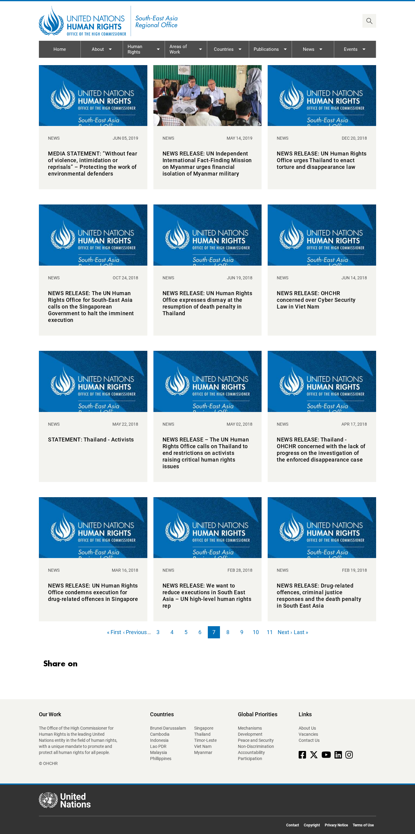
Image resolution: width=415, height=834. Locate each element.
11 (271, 633)
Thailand (202, 734)
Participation (250, 758)
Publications (266, 49)
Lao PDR (158, 746)
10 (257, 633)
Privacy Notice (336, 825)
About (98, 49)
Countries (224, 49)
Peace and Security (256, 740)
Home (59, 49)
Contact (292, 825)
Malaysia (158, 752)
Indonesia (159, 740)
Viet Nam (202, 746)
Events (351, 49)
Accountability (251, 752)
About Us (307, 728)
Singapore (203, 728)
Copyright (312, 825)
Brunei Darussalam (168, 728)
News (308, 49)
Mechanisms (250, 728)
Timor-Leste (205, 740)
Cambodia (160, 734)
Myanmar (203, 752)
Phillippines (160, 758)
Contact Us (309, 740)
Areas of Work (178, 49)
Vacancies (308, 734)
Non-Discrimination (256, 746)
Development (250, 734)
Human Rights (135, 49)
